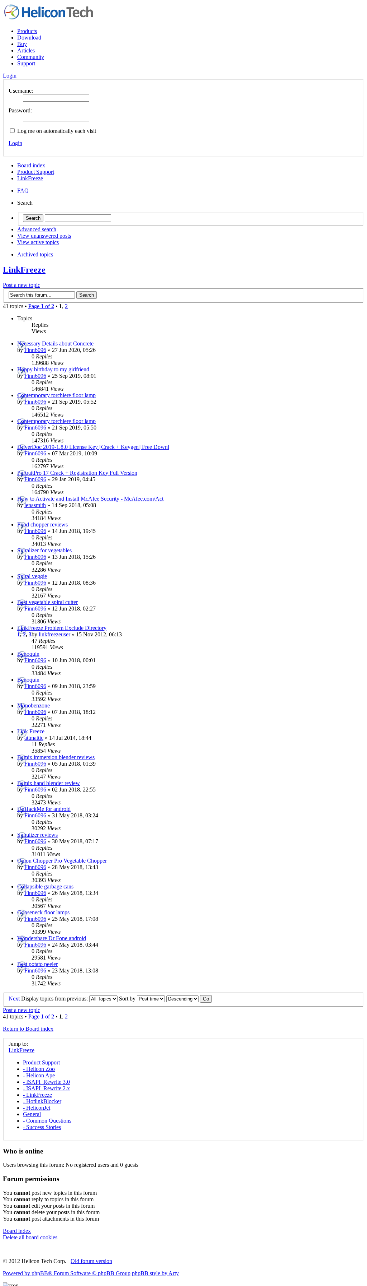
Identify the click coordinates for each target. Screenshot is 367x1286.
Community (30, 57)
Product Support (35, 172)
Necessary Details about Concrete (55, 343)
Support (26, 63)
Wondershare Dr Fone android (51, 938)
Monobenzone (33, 705)
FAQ (23, 190)
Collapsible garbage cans (45, 886)
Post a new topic (21, 285)
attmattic (33, 738)
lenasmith (35, 505)
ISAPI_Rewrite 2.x (46, 1088)
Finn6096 (35, 350)
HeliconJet (36, 1108)
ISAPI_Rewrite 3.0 (46, 1082)
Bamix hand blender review (48, 783)
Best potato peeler (37, 964)
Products (27, 31)
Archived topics (35, 254)
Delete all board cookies (30, 1237)
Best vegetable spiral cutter (47, 602)
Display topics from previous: (55, 998)
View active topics (38, 242)
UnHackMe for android (44, 809)
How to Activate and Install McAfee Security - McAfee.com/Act (90, 499)
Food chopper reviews (42, 524)
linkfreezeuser (54, 634)
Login (15, 143)
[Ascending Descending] (189, 998)
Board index (31, 165)
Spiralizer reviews (37, 835)
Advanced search (36, 229)
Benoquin (28, 654)
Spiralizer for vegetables (44, 550)
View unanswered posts (44, 236)
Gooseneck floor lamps (43, 912)
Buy (22, 44)
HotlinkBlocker (42, 1101)
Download (29, 37)
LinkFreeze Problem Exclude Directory (61, 628)
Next (14, 998)
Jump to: (18, 1044)
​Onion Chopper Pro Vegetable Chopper (62, 861)
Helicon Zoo (39, 1069)
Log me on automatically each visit (56, 131)
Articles (26, 50)
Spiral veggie (32, 576)
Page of (41, 306)
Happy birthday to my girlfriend (53, 369)
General (32, 1114)
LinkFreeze (30, 178)
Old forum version (91, 1261)
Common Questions (47, 1121)
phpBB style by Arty (155, 1273)
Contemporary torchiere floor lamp (56, 395)
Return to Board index (28, 1029)
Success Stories (42, 1127)
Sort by (128, 998)
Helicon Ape (39, 1075)
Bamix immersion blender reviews (56, 757)
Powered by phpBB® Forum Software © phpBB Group (66, 1273)
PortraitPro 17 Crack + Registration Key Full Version (77, 473)
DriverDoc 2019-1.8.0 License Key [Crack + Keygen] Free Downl (93, 447)
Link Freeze (30, 731)
